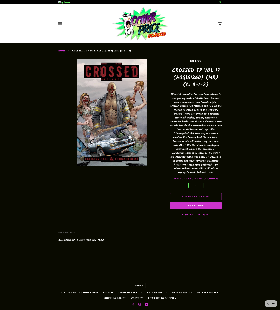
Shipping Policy (115, 298)
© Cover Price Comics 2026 (79, 292)
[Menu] (60, 24)
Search (108, 292)
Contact (137, 298)
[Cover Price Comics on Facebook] (133, 304)
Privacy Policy (208, 292)
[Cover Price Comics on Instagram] (139, 304)
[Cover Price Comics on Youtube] (146, 304)
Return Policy (157, 292)
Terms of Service (130, 292)
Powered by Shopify (162, 298)
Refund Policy (182, 292)
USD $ (138, 285)
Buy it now (196, 205)
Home (61, 50)
